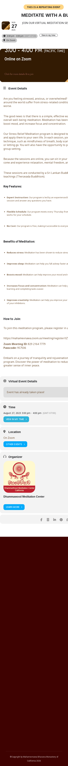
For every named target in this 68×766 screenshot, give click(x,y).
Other (12, 645)
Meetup (14, 636)
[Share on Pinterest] (61, 519)
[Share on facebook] (41, 519)
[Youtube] (46, 705)
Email (9, 592)
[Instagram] (38, 705)
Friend (13, 640)
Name (10, 573)
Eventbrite (15, 632)
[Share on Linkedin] (54, 519)
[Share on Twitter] (48, 519)
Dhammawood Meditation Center (23, 496)
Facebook (15, 623)
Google (13, 618)
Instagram (15, 627)
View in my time (48, 35)
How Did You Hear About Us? (24, 611)
